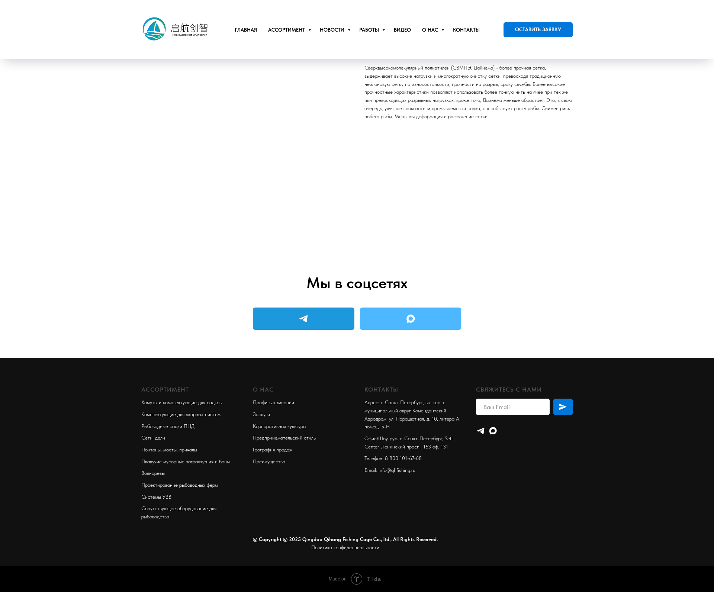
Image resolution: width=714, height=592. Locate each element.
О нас (431, 30)
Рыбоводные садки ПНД (167, 426)
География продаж (272, 450)
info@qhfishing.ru (397, 470)
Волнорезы (153, 473)
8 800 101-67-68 (403, 458)
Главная (246, 30)
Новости (333, 30)
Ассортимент (287, 30)
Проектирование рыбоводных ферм (179, 485)
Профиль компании (273, 402)
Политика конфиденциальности (345, 547)
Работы (369, 30)
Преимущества (269, 461)
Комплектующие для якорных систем (181, 414)
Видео (402, 30)
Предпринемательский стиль (284, 438)
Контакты (466, 30)
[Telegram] (480, 430)
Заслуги (261, 414)
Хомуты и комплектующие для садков (181, 402)
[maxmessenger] (493, 430)
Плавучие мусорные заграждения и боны (185, 461)
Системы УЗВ (156, 497)
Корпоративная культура (279, 426)
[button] (538, 29)
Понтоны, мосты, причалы (169, 450)
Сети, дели (153, 438)
